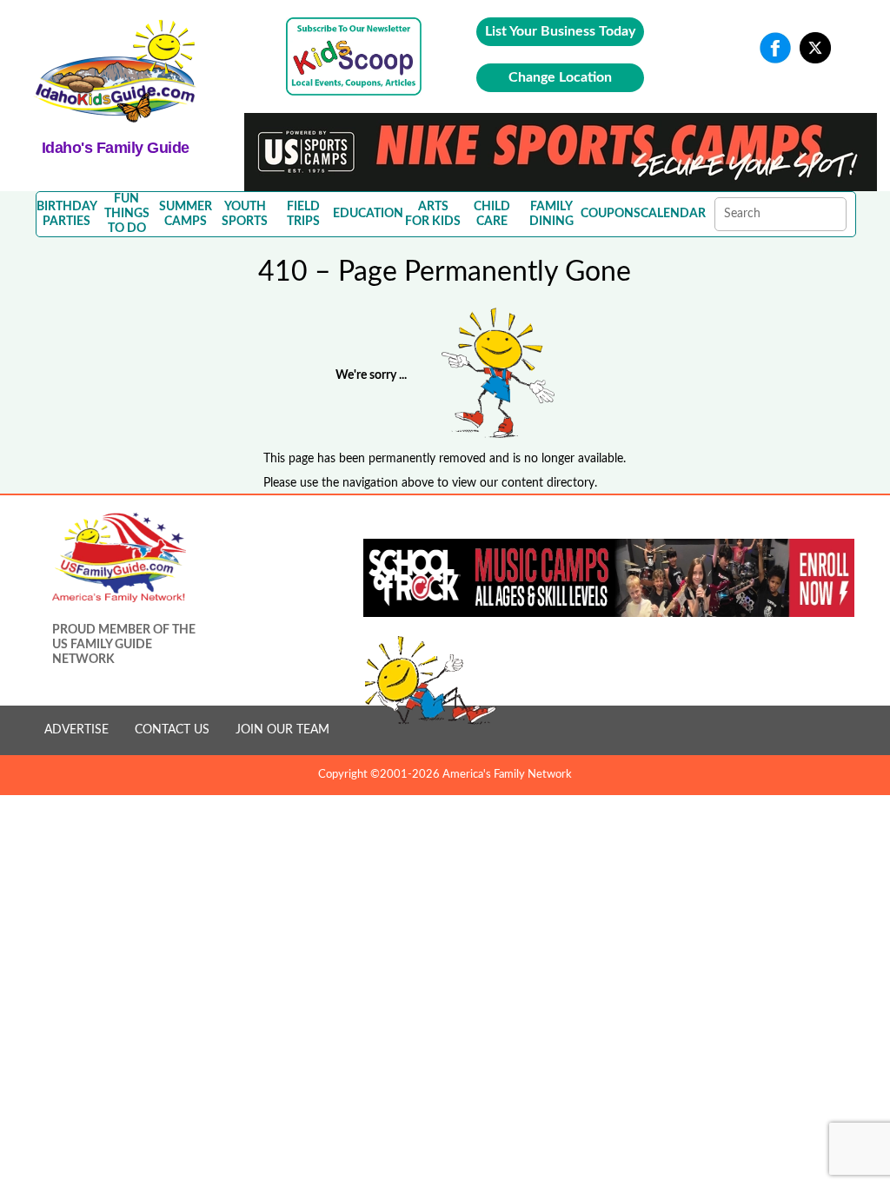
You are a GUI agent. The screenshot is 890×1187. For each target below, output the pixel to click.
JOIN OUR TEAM (282, 730)
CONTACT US (172, 730)
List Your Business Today (560, 31)
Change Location (560, 77)
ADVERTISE (76, 730)
